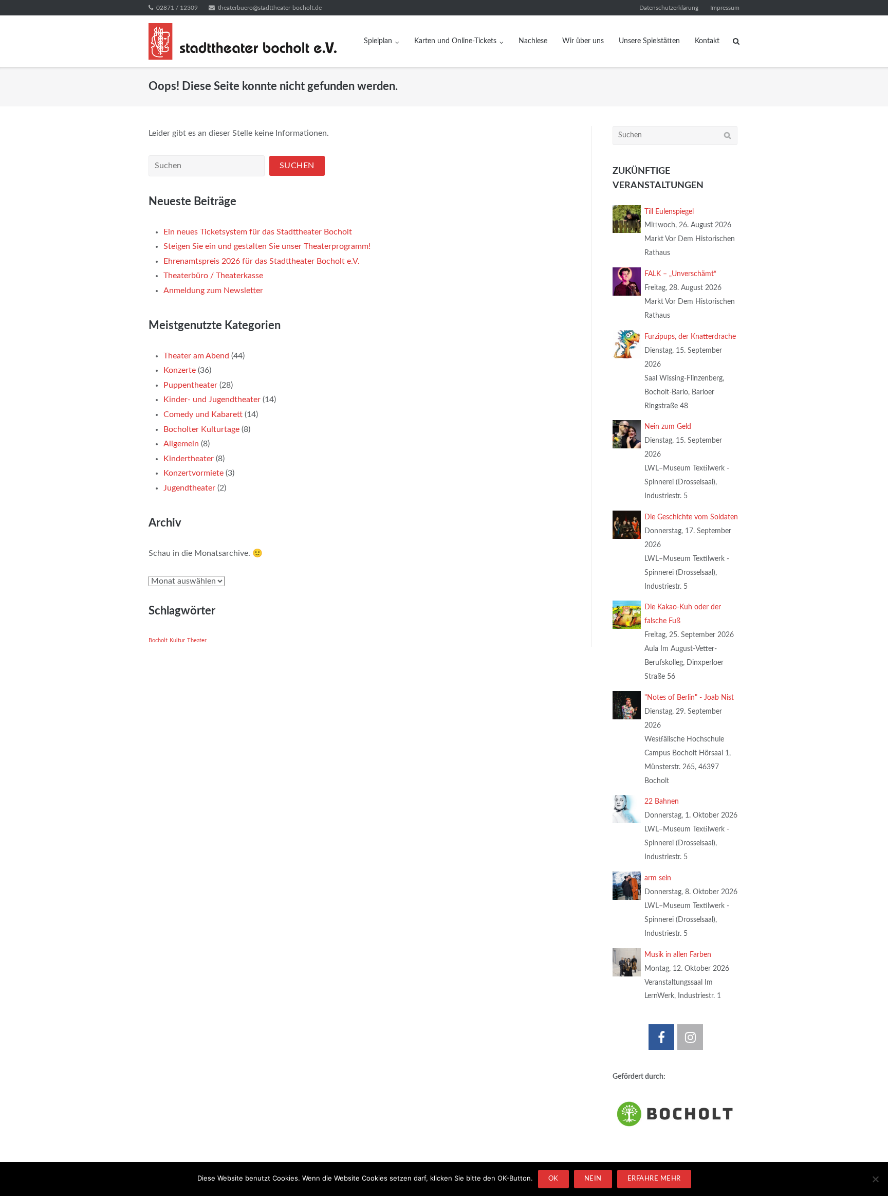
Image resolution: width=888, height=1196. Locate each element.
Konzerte (179, 370)
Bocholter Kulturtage (201, 429)
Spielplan (378, 41)
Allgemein (181, 444)
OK (553, 1178)
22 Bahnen (661, 801)
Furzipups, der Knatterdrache (690, 336)
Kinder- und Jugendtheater (212, 399)
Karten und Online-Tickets (455, 41)
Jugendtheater (189, 488)
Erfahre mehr (654, 1178)
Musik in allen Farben (677, 954)
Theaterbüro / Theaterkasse (213, 275)
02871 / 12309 (177, 8)
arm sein (657, 878)
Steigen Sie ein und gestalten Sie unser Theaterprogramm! (267, 246)
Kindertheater (188, 459)
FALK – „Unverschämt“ (680, 274)
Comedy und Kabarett (203, 414)
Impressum (724, 8)
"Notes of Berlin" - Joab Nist (689, 697)
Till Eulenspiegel (669, 211)
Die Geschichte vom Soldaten (691, 517)
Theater (197, 640)
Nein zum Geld (667, 426)
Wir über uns (583, 41)
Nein (593, 1178)
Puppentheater (190, 385)
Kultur (177, 640)
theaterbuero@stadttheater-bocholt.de (270, 8)
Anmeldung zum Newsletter (213, 290)
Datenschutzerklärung (668, 8)
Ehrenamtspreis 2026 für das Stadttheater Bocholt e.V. (261, 261)
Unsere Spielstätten (649, 41)
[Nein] (875, 1179)
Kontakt (707, 41)
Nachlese (533, 41)
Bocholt (158, 640)
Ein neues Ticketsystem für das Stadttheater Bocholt (257, 232)
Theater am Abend (196, 356)
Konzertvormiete (193, 473)
